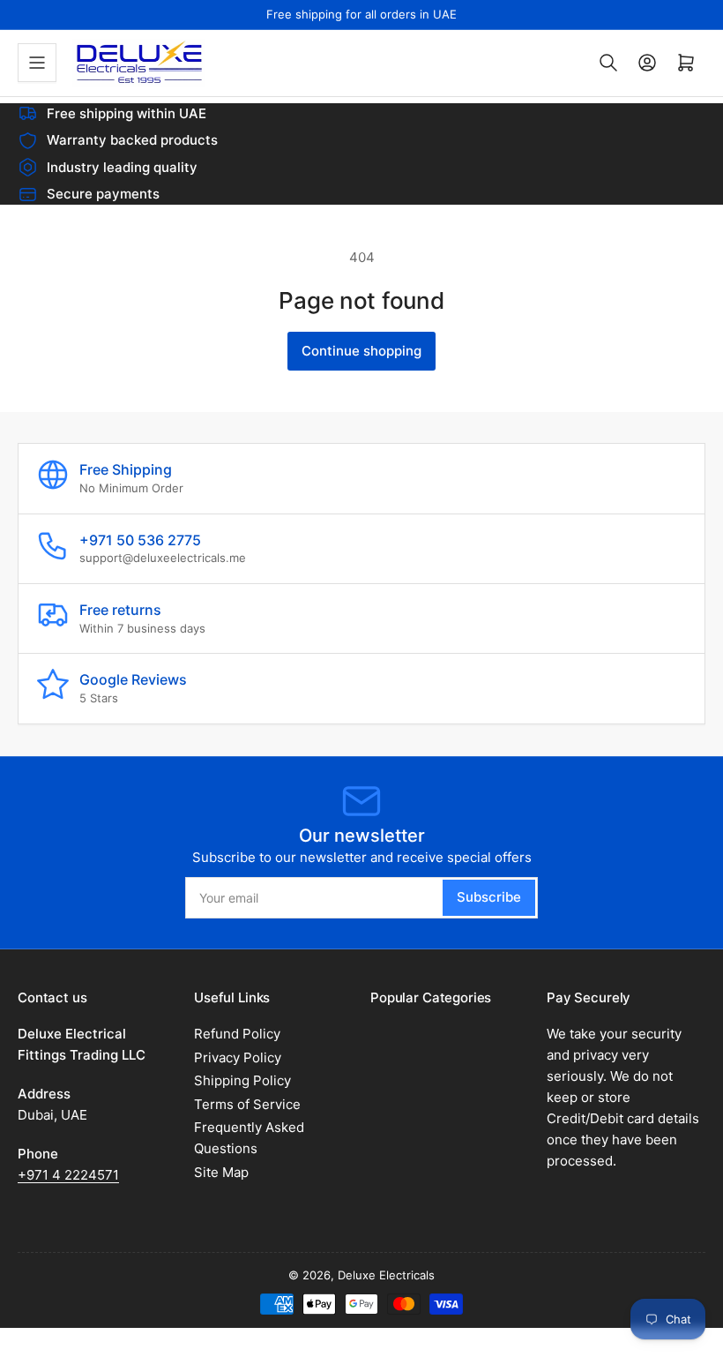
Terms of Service (247, 1104)
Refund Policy (237, 1033)
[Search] (608, 62)
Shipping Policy (242, 1080)
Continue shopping (361, 350)
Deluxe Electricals (386, 1275)
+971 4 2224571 (68, 1174)
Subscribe (489, 896)
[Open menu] (37, 62)
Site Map (221, 1172)
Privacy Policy (237, 1057)
